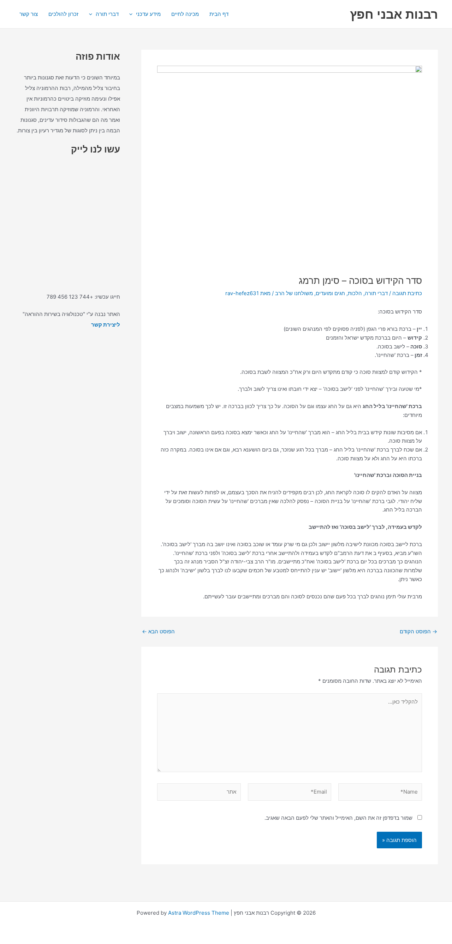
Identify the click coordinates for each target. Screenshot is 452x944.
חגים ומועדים (330, 293)
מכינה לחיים (185, 14)
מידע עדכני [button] (148, 14)
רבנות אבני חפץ (394, 14)
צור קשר (28, 14)
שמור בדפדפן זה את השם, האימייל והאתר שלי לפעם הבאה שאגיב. (338, 817)
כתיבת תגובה (407, 293)
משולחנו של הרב (294, 293)
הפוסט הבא (158, 631)
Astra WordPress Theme (198, 912)
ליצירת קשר (105, 324)
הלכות (355, 293)
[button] (132, 14)
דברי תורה (376, 293)
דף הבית (218, 14)
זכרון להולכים (63, 14)
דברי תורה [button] (107, 14)
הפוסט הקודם (418, 631)
